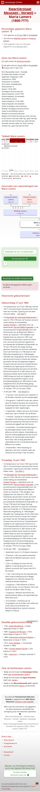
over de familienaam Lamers (19, 674)
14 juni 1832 (22, 65)
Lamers (15, 680)
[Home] (37, 783)
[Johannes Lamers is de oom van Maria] (15, 208)
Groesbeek (33, 35)
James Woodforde (16, 626)
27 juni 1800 (21, 35)
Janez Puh (13, 654)
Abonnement (9, 740)
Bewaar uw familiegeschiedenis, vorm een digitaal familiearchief (20, 767)
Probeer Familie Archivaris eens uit (18, 773)
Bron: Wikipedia (23, 392)
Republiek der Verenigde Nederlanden (21, 317)
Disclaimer (8, 746)
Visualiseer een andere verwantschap (17, 278)
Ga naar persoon (18, 259)
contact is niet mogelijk (24, 702)
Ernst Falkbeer (14, 643)
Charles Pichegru (10, 325)
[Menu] (37, 2)
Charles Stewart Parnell (18, 649)
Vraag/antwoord (10, 743)
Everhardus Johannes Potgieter (21, 637)
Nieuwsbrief (8, 752)
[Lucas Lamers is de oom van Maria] (18, 208)
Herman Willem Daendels (23, 327)
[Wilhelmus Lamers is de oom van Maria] (22, 208)
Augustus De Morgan (17, 632)
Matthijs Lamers (20, 38)
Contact (7, 755)
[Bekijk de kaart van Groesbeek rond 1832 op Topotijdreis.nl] (2, 68)
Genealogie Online (13, 2)
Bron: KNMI (21, 314)
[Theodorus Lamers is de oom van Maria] (13, 208)
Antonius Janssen (23, 61)
